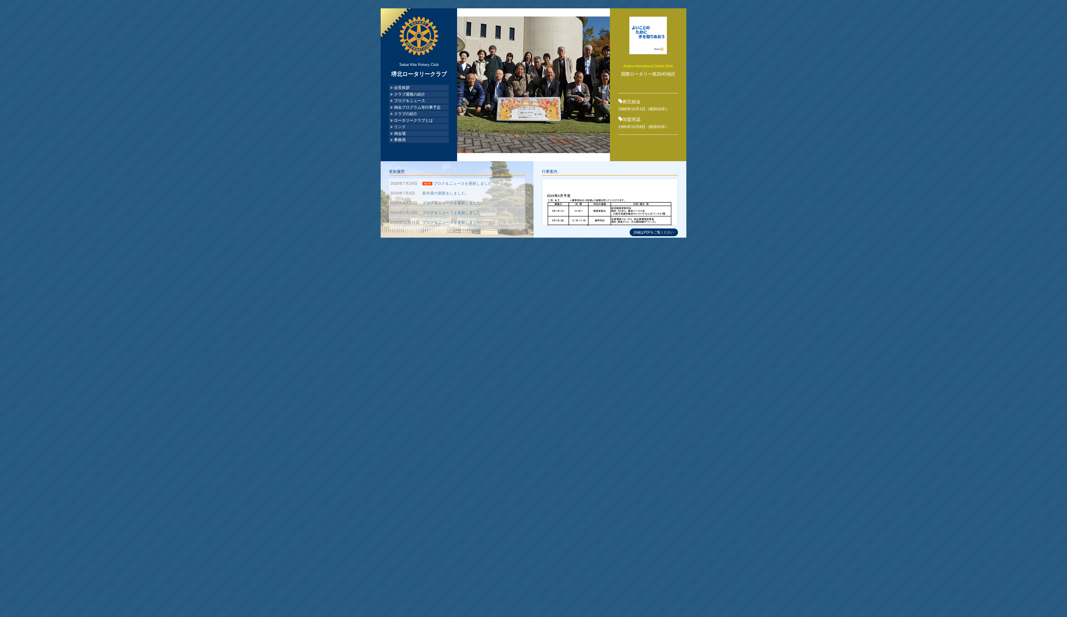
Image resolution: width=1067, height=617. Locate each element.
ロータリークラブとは (413, 120)
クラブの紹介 (405, 114)
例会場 (400, 133)
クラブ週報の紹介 (409, 94)
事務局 (400, 140)
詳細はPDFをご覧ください (654, 232)
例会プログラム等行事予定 (417, 107)
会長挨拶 (402, 88)
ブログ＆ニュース (409, 101)
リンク (400, 127)
